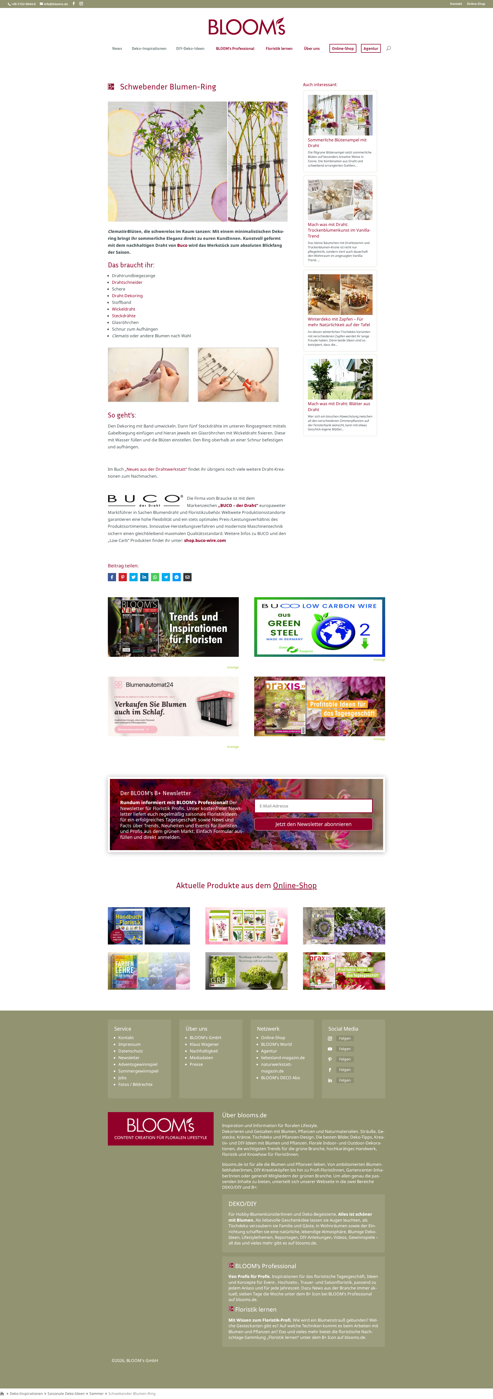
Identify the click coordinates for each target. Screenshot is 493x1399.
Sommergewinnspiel (138, 1071)
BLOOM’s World (276, 1044)
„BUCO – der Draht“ (238, 505)
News (117, 49)
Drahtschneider (127, 282)
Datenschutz (130, 1051)
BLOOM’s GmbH (205, 1037)
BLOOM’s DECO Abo (280, 1077)
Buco (182, 245)
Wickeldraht (123, 309)
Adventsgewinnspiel (137, 1064)
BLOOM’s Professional (235, 49)
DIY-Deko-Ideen (190, 49)
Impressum (129, 1044)
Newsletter (129, 1057)
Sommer (96, 1393)
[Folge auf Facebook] (330, 1070)
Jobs (122, 1077)
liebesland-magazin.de (283, 1057)
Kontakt (456, 4)
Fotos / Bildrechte (135, 1084)
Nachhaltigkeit (204, 1051)
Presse (196, 1064)
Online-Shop (476, 4)
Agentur (371, 48)
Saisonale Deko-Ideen (66, 1393)
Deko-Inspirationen (149, 49)
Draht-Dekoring (127, 295)
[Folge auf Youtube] (330, 1049)
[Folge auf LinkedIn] (330, 1080)
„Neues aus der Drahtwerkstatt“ (156, 469)
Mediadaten (201, 1057)
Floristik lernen (279, 49)
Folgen (345, 1038)
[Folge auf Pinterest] (330, 1059)
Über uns (312, 49)
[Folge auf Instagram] (330, 1038)
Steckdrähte (124, 316)
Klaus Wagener (204, 1044)
